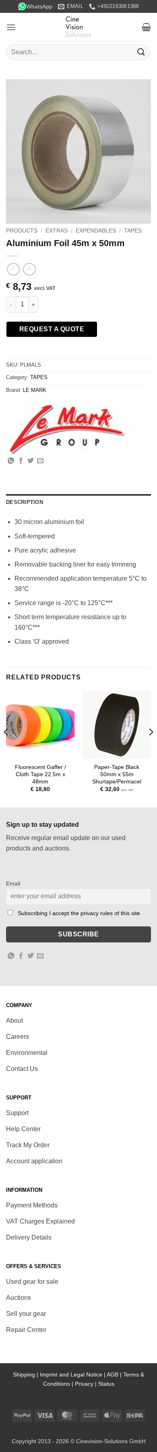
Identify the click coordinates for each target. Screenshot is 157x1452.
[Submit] (141, 52)
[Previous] (6, 748)
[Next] (150, 748)
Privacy (84, 1384)
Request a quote (51, 329)
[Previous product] (29, 269)
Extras (56, 231)
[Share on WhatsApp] (11, 461)
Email (13, 883)
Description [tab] (24, 502)
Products (21, 231)
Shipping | (26, 1374)
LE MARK (34, 390)
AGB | (115, 1374)
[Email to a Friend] (40, 461)
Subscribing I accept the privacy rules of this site (79, 913)
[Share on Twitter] (30, 461)
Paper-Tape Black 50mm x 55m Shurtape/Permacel (116, 774)
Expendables (96, 231)
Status (106, 1384)
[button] (11, 27)
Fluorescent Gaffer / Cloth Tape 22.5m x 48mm (40, 774)
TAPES (133, 231)
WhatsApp (39, 6)
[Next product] (13, 269)
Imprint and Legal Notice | (73, 1374)
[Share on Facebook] (21, 461)
